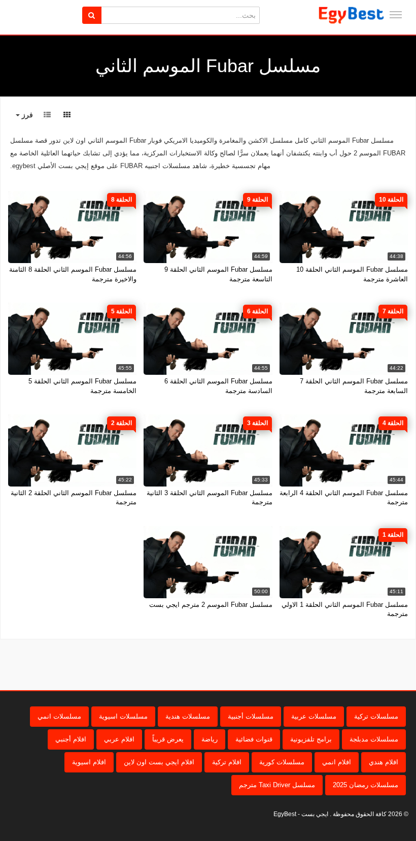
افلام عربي (119, 739)
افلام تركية (226, 762)
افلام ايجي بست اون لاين (159, 762)
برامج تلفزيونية (311, 739)
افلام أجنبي (70, 739)
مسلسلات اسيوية (123, 716)
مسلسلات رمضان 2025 (365, 785)
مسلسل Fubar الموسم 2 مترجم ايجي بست (210, 604)
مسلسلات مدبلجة (374, 739)
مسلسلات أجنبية (250, 716)
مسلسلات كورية (281, 762)
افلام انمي (336, 762)
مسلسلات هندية (187, 716)
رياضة (209, 739)
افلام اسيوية (89, 762)
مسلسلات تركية (376, 716)
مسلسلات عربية (313, 716)
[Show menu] (395, 14)
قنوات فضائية (253, 739)
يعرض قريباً (168, 739)
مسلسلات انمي (59, 716)
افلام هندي (383, 762)
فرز (26, 115)
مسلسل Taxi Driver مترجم (277, 785)
